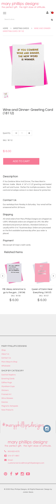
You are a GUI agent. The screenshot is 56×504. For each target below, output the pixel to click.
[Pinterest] (5, 473)
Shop (3, 350)
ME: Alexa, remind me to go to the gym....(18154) (14, 291)
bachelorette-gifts (16, 118)
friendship (7, 121)
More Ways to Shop (9, 362)
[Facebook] (11, 473)
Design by (48, 489)
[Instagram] (22, 473)
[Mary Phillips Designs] (23, 5)
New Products (7, 410)
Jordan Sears (28, 492)
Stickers (4, 390)
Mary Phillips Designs (18, 489)
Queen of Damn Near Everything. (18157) (42, 291)
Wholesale (5, 366)
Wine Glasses (7, 398)
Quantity (6, 133)
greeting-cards (37, 121)
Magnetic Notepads (9, 406)
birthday (28, 118)
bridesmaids (37, 118)
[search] (52, 20)
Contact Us (6, 358)
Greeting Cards (21, 28)
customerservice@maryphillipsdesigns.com (26, 463)
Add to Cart (21, 161)
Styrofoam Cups (8, 386)
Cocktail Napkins (8, 375)
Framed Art (6, 394)
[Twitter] (17, 473)
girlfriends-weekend (21, 121)
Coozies (4, 402)
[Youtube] (28, 473)
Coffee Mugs (6, 383)
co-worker (47, 118)
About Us (5, 354)
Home (5, 28)
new (11, 124)
